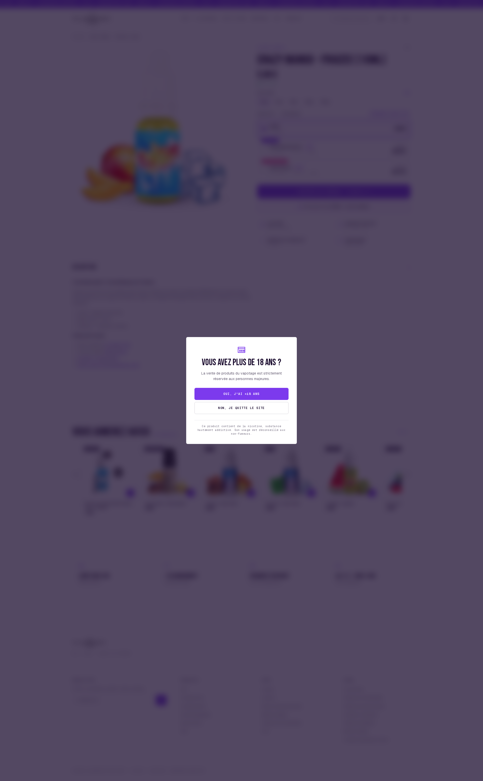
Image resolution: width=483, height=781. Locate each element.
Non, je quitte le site (241, 408)
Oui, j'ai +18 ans (241, 394)
